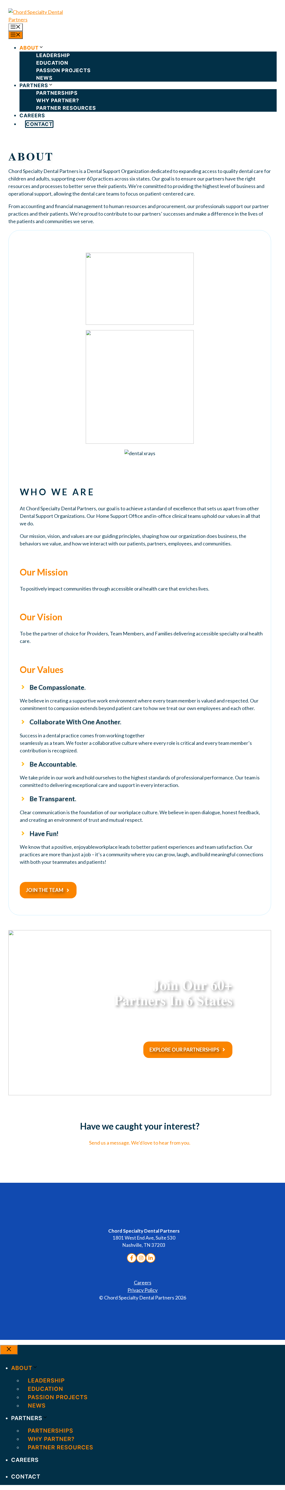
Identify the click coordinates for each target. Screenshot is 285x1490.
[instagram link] (150, 1258)
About (29, 48)
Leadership (53, 55)
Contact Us (140, 1167)
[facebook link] (131, 1258)
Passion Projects (63, 70)
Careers (32, 115)
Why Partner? (57, 100)
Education (52, 63)
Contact (39, 124)
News (44, 78)
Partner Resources (66, 108)
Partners (33, 85)
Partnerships (57, 93)
